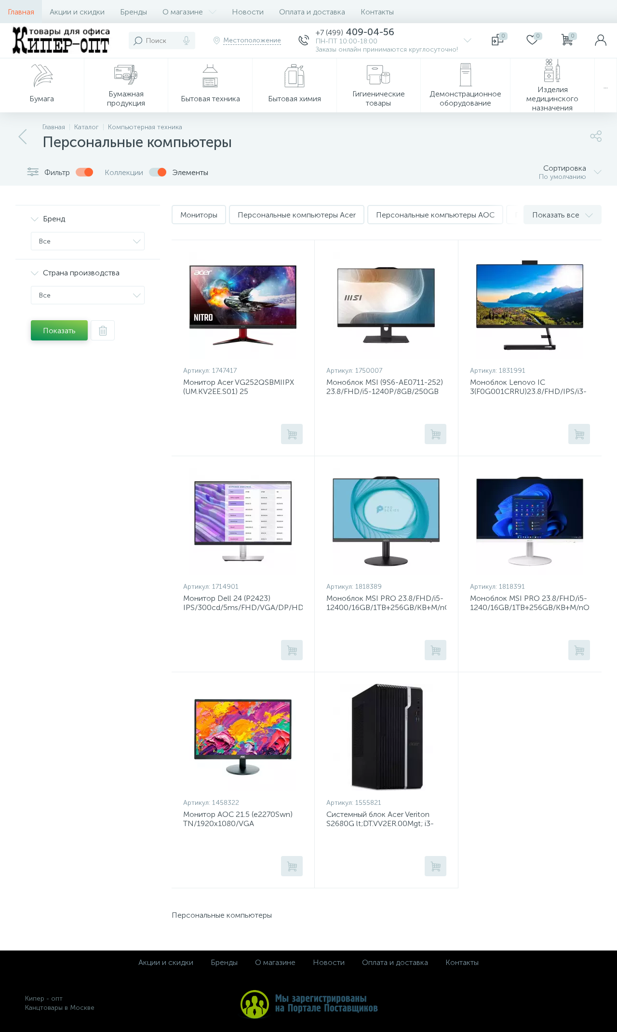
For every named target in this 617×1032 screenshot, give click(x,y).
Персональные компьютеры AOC (435, 214)
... (606, 85)
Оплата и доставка (312, 11)
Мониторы (198, 214)
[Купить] (292, 434)
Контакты (377, 11)
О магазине (182, 11)
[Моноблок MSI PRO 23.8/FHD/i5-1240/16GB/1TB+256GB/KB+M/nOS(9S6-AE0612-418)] (530, 521)
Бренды (133, 11)
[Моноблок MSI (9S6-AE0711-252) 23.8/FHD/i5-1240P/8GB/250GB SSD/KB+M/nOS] (386, 305)
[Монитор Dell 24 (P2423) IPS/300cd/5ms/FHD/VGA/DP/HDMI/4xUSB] (243, 521)
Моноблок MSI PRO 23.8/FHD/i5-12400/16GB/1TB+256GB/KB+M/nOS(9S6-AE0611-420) (386, 607)
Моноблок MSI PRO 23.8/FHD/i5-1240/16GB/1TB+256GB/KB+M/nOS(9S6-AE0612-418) (530, 607)
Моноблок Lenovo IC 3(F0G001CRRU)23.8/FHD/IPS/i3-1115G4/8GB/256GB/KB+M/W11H (529, 391)
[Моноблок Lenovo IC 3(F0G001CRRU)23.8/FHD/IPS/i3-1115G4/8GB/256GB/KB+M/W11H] (530, 305)
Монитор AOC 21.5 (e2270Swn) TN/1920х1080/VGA (238, 819)
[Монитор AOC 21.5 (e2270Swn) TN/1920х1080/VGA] (243, 737)
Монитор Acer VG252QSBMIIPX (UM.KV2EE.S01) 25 (238, 387)
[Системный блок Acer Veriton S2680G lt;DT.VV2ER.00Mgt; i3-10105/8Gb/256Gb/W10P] (386, 737)
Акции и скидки (77, 11)
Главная (21, 11)
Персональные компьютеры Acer (297, 214)
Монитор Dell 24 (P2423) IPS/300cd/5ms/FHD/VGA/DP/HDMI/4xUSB (243, 603)
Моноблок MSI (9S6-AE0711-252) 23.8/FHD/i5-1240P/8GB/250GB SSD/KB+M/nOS (384, 391)
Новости (248, 11)
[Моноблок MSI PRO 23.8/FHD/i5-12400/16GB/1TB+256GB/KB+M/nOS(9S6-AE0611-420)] (386, 521)
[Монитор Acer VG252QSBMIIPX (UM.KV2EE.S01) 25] (243, 305)
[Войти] (600, 40)
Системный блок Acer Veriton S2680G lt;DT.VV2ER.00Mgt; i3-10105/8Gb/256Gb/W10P (380, 823)
